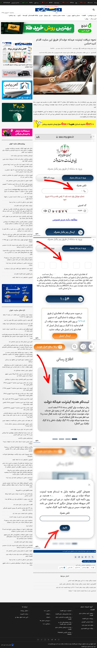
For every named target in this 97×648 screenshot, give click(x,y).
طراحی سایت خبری (7, 645)
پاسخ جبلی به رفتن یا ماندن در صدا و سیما (20, 202)
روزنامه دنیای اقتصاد (87, 619)
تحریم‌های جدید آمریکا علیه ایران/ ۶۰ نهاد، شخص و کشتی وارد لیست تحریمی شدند (18, 171)
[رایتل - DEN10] (17, 132)
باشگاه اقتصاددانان (33, 16)
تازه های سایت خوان (17, 310)
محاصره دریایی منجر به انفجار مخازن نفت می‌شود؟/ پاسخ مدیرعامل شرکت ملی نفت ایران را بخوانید (18, 259)
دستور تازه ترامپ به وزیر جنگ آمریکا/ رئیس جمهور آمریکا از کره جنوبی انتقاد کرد (18, 375)
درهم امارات (39, 3)
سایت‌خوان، (88, 551)
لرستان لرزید (29, 526)
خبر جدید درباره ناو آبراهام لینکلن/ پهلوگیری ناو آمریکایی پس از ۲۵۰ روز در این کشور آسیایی (17, 434)
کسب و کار (93, 19)
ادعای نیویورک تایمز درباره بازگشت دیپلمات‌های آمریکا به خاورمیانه (17, 455)
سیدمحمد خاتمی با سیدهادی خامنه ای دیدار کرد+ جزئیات (19, 264)
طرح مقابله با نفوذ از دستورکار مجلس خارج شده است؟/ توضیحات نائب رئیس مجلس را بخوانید (17, 530)
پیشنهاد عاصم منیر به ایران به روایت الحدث (20, 517)
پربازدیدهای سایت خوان (17, 144)
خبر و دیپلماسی (92, 16)
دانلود (36, 234)
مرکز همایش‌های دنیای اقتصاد (63, 614)
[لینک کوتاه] (92, 557)
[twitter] (85, 557)
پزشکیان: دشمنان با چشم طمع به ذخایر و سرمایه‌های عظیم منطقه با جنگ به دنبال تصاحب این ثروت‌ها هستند (17, 366)
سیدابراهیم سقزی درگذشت (25, 438)
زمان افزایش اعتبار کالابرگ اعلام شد (23, 274)
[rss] (48, 639)
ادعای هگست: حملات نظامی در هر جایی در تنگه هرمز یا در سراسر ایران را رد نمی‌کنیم (17, 230)
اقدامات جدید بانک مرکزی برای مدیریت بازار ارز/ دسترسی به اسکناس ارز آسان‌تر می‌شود (17, 246)
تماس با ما (47, 611)
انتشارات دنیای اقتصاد (65, 611)
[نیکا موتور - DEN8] (17, 73)
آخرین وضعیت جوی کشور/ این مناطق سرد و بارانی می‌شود (18, 361)
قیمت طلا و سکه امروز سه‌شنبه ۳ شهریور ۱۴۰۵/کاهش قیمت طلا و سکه (17, 409)
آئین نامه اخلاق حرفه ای (21, 617)
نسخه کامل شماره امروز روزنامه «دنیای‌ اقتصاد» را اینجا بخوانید (17, 66)
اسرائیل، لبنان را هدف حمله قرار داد (23, 370)
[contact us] (41, 639)
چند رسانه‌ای (12, 16)
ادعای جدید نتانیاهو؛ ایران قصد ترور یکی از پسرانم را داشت (18, 269)
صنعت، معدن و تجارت (58, 16)
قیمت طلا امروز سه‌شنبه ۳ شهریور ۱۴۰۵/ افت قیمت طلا (17, 399)
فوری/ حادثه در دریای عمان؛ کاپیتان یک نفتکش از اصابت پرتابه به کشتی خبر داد (17, 176)
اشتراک (48, 617)
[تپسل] (34, 121)
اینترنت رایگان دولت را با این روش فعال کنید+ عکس (82, 581)
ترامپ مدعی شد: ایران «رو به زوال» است (21, 429)
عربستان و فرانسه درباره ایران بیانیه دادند (21, 156)
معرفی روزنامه (24, 611)
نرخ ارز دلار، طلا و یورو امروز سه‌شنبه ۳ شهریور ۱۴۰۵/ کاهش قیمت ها (17, 384)
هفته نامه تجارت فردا (87, 625)
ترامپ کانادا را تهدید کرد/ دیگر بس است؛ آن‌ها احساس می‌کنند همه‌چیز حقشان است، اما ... (17, 165)
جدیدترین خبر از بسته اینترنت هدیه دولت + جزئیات (82, 591)
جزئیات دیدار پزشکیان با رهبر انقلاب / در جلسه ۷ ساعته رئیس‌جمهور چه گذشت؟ (17, 316)
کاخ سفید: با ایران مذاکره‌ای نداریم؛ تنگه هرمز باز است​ (18, 320)
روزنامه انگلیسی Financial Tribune (64, 633)
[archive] (38, 639)
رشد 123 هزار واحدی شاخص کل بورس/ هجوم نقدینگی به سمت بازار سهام (17, 509)
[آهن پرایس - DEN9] (17, 90)
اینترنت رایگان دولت (89, 561)
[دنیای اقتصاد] (48, 9)
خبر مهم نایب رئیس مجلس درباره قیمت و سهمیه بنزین (17, 420)
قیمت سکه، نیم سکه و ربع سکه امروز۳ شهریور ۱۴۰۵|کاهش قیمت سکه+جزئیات (18, 394)
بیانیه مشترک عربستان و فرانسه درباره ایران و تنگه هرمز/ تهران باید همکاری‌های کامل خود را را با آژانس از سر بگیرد (17, 252)
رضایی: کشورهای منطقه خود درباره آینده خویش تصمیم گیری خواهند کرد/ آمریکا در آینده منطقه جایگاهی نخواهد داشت (17, 485)
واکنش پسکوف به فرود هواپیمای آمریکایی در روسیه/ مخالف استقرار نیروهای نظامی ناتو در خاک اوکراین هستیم (18, 449)
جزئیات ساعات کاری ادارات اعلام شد (23, 206)
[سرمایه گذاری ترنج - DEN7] (48, 28)
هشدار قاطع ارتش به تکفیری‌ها (24, 490)
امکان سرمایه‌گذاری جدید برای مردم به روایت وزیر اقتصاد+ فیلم (19, 555)
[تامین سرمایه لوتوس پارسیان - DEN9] (17, 112)
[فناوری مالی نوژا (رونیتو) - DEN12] (17, 293)
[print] (75, 557)
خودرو (41, 16)
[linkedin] (82, 557)
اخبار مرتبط (64, 576)
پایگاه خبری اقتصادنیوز (87, 629)
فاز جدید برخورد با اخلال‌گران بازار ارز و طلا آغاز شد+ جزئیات (18, 500)
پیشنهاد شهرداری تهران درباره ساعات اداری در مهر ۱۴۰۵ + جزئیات (17, 241)
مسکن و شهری (76, 16)
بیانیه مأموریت (24, 614)
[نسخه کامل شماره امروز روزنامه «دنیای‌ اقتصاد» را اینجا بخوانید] (17, 51)
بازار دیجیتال (47, 16)
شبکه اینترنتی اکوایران (87, 622)
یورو (59, 3)
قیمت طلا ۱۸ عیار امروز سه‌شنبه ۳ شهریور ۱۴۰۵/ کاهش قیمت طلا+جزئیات (17, 403)
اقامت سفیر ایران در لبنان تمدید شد (22, 505)
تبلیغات (48, 614)
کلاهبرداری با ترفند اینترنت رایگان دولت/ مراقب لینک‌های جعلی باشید (77, 584)
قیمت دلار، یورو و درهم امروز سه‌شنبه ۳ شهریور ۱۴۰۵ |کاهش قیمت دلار (17, 389)
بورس (69, 16)
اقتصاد (84, 16)
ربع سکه (79, 3)
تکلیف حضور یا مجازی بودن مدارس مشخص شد (19, 181)
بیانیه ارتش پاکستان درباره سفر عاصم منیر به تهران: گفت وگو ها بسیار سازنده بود (17, 217)
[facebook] (89, 557)
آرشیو (19, 16)
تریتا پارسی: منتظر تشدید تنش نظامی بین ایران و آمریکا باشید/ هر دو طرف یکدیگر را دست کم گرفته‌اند (17, 235)
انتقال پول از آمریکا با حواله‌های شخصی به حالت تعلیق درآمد (17, 564)
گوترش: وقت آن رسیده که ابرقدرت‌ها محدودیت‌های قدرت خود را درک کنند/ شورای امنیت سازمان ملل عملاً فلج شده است (17, 336)
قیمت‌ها (24, 16)
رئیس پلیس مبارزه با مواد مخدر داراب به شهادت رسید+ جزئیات (17, 443)
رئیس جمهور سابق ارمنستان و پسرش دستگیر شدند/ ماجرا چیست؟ (18, 425)
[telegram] (78, 557)
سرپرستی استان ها (45, 621)
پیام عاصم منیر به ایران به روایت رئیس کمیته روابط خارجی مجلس (18, 495)
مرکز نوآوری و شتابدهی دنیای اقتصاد (63, 618)
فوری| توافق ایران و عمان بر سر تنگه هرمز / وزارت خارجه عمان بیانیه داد (17, 330)
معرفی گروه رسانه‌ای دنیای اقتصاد (86, 614)
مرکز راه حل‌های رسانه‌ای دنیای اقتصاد (63, 628)
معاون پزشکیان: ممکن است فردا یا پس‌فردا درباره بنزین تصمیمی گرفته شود (17, 160)
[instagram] (58, 639)
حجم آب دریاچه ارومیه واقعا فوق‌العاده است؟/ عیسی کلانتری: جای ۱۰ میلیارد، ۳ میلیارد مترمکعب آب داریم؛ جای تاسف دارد (18, 191)
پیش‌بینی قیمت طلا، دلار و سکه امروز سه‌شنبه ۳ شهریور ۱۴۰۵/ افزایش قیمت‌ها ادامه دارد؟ (17, 185)
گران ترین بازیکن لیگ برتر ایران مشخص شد (20, 342)
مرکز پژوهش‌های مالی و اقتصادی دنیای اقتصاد (64, 623)
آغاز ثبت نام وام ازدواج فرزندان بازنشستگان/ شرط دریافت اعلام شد (17, 325)
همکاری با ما (46, 624)
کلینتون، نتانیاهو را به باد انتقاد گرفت (22, 277)
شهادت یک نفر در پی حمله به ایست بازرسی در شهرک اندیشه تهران (18, 198)
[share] (45, 639)
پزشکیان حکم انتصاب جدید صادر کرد (22, 513)
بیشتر (86, 19)
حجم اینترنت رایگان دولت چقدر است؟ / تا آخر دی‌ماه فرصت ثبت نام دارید (76, 587)
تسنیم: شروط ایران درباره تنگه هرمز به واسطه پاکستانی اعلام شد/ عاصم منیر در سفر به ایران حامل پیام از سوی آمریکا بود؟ (17, 415)
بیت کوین (19, 3)
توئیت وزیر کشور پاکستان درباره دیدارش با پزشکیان (18, 379)
